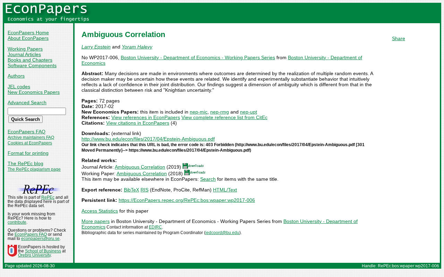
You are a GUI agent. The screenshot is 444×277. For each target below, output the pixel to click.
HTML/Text (225, 190)
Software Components (32, 65)
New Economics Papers (34, 92)
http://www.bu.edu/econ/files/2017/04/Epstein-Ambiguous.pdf (148, 139)
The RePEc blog (25, 163)
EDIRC (155, 227)
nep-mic (198, 112)
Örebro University (34, 255)
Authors (16, 76)
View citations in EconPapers (137, 123)
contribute (17, 222)
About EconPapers (28, 38)
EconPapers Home (28, 32)
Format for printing (28, 153)
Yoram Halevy (137, 47)
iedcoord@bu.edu (222, 233)
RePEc (47, 197)
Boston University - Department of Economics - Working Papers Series (198, 57)
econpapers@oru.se (40, 238)
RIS (144, 190)
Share (398, 38)
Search (208, 179)
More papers (96, 221)
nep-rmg (219, 112)
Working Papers (25, 49)
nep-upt (248, 112)
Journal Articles (24, 54)
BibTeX (131, 190)
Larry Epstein (96, 47)
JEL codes (19, 86)
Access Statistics (100, 211)
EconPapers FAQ (26, 131)
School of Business (43, 251)
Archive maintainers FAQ (31, 137)
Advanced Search (27, 102)
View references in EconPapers (145, 117)
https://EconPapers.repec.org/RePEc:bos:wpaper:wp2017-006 (187, 200)
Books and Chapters (30, 60)
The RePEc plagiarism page (34, 169)
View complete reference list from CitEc (224, 117)
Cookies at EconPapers (30, 143)
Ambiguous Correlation (140, 167)
